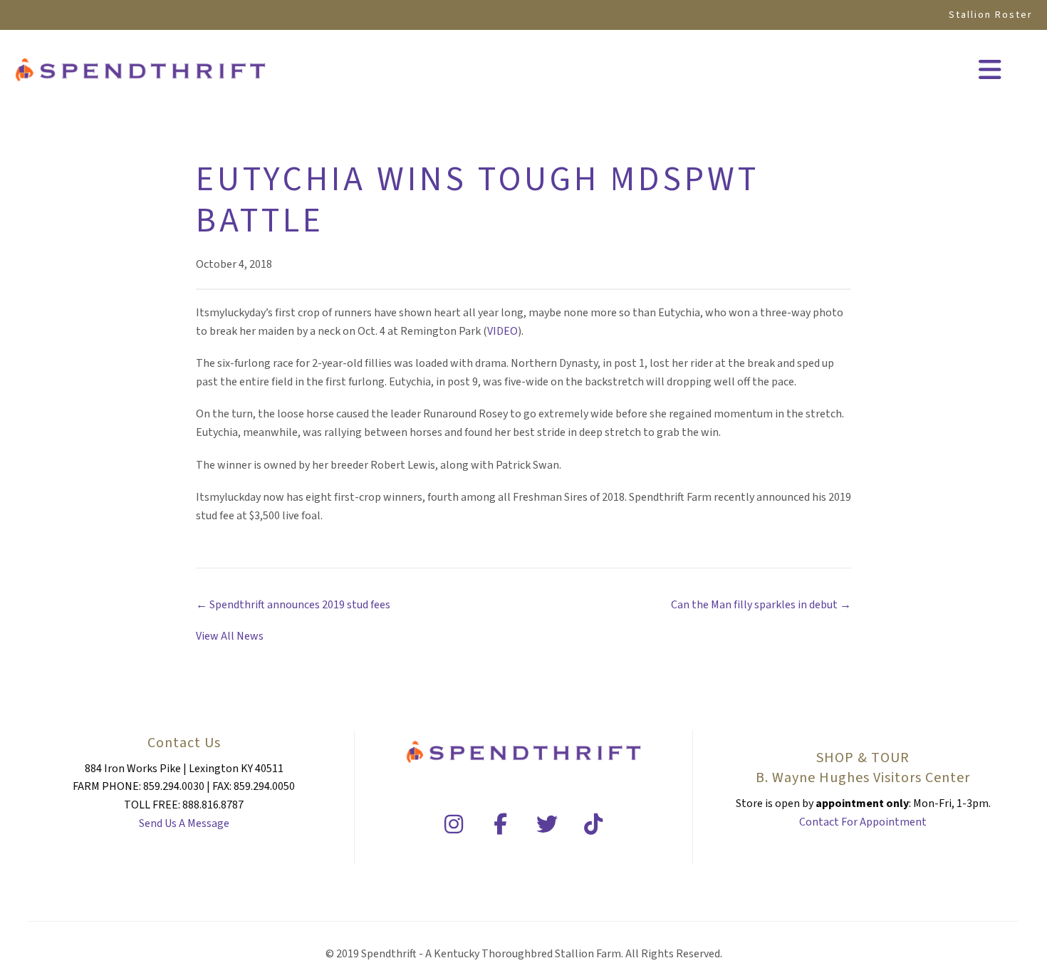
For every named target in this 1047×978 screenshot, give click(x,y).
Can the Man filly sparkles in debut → (761, 605)
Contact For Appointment (863, 822)
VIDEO (502, 331)
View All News (230, 636)
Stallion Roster (991, 15)
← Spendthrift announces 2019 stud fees (293, 605)
